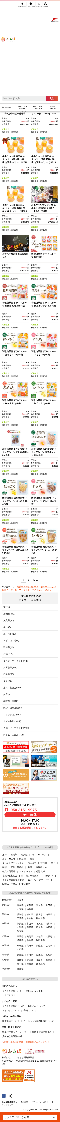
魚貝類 (24, 854)
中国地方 (6, 945)
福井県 (49, 923)
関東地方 (6, 914)
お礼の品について (36, 1006)
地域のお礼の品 (9, 875)
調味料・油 (41, 867)
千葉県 (20, 918)
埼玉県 (49, 914)
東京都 (30, 918)
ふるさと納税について (13, 1006)
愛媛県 (39, 955)
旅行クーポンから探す (22, 107)
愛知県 (20, 931)
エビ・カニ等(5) (11, 640)
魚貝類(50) (8, 620)
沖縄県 (20, 969)
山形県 (20, 909)
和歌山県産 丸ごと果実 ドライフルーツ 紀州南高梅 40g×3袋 (15, 452)
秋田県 (49, 905)
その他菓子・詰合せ (41, 590)
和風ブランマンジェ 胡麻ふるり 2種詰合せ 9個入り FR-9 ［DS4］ (43, 208)
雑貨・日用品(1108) (12, 707)
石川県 (39, 923)
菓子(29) (7, 681)
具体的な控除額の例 (12, 1036)
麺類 (4, 867)
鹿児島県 (40, 964)
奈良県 (30, 940)
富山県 (30, 923)
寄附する (46, 5)
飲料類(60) (8, 674)
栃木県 (30, 914)
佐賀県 (30, 960)
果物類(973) (9, 613)
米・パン (42, 854)
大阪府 (49, 936)
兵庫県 (20, 940)
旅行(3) (6, 607)
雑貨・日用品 (8, 871)
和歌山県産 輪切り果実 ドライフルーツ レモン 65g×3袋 (44, 549)
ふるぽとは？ (8, 995)
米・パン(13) (9, 634)
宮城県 (39, 905)
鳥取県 (20, 945)
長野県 (30, 927)
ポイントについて (11, 1010)
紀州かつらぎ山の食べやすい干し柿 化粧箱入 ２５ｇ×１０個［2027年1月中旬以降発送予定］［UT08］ (44, 113)
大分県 (20, 964)
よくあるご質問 (31, 5)
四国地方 (6, 954)
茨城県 (20, 914)
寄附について (30, 1010)
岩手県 (30, 905)
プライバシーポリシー (41, 1102)
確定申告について (11, 1021)
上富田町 (14, 132)
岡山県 (39, 945)
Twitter (10, 1095)
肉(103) (7, 627)
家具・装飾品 (17, 867)
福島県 (30, 909)
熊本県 (49, 960)
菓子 (53, 863)
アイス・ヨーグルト (20, 590)
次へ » (35, 580)
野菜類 (22, 858)
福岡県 (20, 960)
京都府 (39, 936)
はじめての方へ (22, 5)
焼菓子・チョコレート (27, 586)
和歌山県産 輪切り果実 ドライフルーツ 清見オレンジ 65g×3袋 (43, 452)
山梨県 (20, 927)
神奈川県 (40, 918)
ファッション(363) (12, 714)
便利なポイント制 (34, 991)
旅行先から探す (7, 107)
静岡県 (49, 927)
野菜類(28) (8, 647)
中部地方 (6, 923)
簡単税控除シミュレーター (15, 1032)
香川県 (30, 955)
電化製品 (25, 884)
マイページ (39, 5)
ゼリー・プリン (48, 586)
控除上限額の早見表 (42, 1032)
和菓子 (5, 590)
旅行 (4, 854)
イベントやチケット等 (13, 863)
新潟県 (20, 923)
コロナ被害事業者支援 (13, 880)
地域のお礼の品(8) (12, 721)
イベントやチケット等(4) (15, 661)
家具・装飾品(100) (12, 687)
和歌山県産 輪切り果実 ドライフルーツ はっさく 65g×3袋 (15, 501)
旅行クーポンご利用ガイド (37, 107)
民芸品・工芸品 (9, 884)
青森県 (20, 905)
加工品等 (32, 863)
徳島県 (20, 955)
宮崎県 (30, 964)
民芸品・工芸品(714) (13, 734)
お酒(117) (8, 654)
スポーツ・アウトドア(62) (16, 728)
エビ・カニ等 (8, 858)
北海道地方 (7, 900)
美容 (30, 867)
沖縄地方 (6, 969)
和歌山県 (5, 132)
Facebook (4, 1095)
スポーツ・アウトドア (38, 880)
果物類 (14, 854)
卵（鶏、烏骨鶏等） (31, 875)
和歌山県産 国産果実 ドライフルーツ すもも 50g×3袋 (43, 501)
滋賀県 (30, 936)
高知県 (49, 955)
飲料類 (43, 863)
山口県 (20, 949)
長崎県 (39, 960)
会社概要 (24, 1102)
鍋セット (49, 875)
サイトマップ (7, 1105)
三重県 (20, 936)
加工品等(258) (10, 667)
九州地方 (6, 960)
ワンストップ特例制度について (39, 1021)
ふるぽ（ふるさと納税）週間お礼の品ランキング (25, 1042)
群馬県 (39, 914)
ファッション (25, 871)
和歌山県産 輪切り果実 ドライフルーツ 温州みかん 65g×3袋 (15, 549)
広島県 (49, 945)
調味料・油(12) (10, 701)
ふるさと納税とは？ (12, 991)
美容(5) (6, 694)
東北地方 (6, 905)
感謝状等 (40, 871)
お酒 (32, 858)
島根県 (30, 945)
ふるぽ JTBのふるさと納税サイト (10, 50)
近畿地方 (5, 129)
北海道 (20, 900)
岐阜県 (39, 927)
